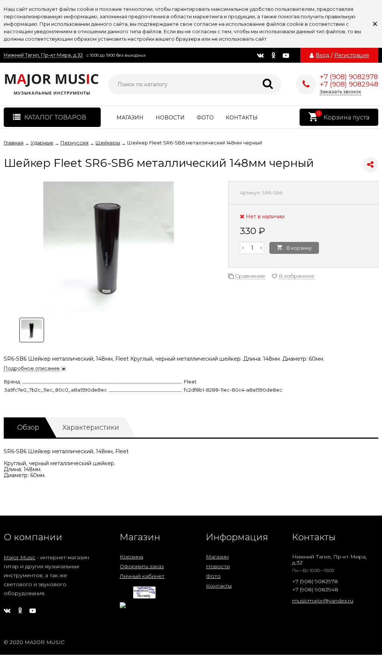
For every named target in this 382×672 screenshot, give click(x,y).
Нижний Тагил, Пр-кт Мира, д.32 (43, 55)
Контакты (242, 117)
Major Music (19, 557)
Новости (170, 117)
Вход (322, 55)
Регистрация (351, 55)
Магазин (130, 117)
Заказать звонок (340, 91)
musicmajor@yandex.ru (322, 600)
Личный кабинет (142, 576)
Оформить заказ (142, 566)
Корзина (131, 556)
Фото (205, 117)
